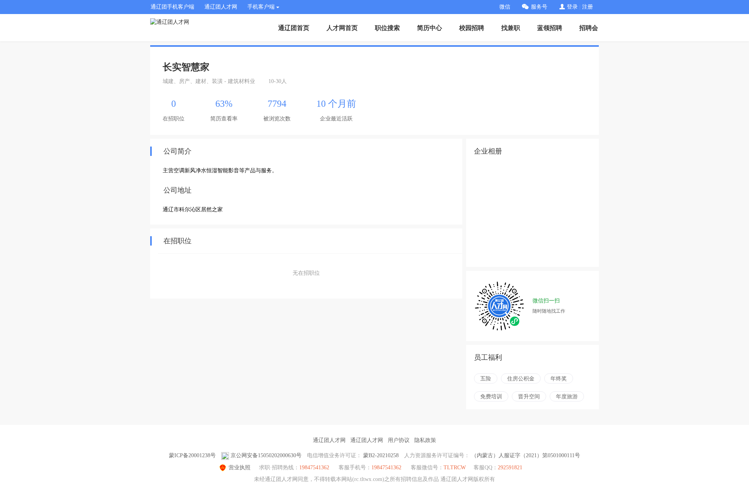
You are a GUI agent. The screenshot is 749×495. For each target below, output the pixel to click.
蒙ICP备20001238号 (192, 455)
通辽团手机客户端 (172, 7)
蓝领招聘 (549, 28)
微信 (504, 7)
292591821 (510, 467)
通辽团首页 (293, 28)
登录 (572, 7)
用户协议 (399, 440)
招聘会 (588, 28)
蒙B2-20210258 (381, 455)
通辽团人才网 (220, 7)
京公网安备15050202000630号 (266, 455)
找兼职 (510, 28)
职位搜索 (387, 28)
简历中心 (429, 28)
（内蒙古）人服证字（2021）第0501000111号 (525, 455)
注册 (587, 7)
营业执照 (239, 467)
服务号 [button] (539, 7)
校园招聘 (471, 28)
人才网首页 (342, 28)
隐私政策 (425, 440)
